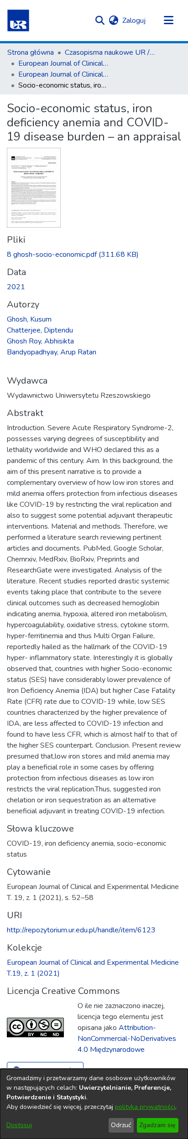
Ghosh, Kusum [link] (29, 319)
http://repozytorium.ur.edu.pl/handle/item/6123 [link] (81, 930)
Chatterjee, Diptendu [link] (40, 330)
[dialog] (94, 1104)
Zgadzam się (157, 1125)
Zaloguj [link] (134, 21)
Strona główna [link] (30, 52)
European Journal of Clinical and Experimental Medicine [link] (64, 63)
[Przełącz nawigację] (168, 20)
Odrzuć (121, 1125)
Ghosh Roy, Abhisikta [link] (40, 341)
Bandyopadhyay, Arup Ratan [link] (51, 352)
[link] (73, 255)
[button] (18, 20)
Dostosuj (19, 1125)
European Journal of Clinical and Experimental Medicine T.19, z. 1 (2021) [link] (64, 74)
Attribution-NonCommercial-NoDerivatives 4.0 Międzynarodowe (127, 1039)
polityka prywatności (145, 1107)
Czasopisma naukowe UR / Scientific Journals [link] (110, 52)
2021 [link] (16, 287)
